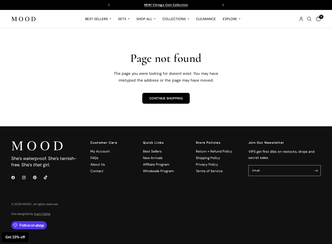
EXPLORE (230, 19)
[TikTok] (49, 177)
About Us (97, 164)
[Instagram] (27, 178)
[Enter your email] (316, 170)
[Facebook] (16, 178)
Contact (96, 171)
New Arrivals (153, 158)
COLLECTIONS (174, 19)
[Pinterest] (38, 178)
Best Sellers (152, 151)
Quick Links (153, 142)
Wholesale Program (158, 171)
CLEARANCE (206, 19)
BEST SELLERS (96, 19)
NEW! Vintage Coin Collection (166, 5)
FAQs (94, 158)
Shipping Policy (208, 158)
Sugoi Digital (42, 214)
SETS (122, 19)
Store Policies (208, 142)
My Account (100, 151)
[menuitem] (98, 19)
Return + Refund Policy (214, 151)
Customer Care (103, 142)
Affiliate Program (156, 164)
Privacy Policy (207, 164)
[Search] (309, 19)
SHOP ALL (144, 19)
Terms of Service (209, 171)
